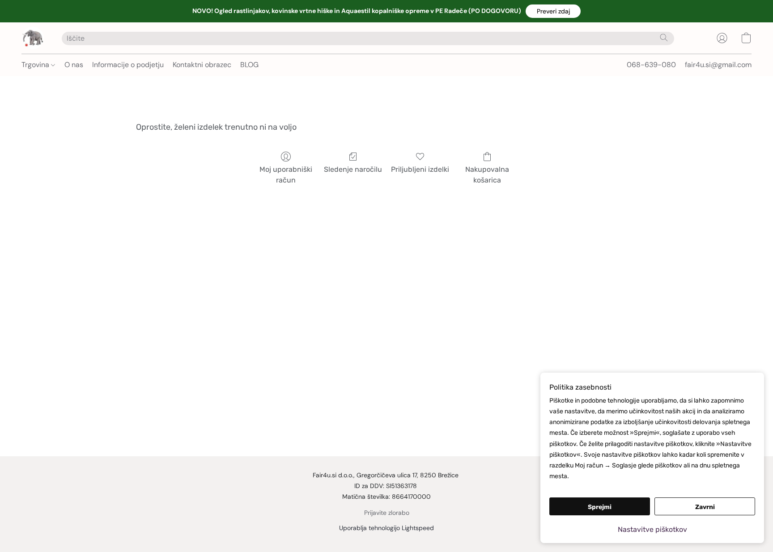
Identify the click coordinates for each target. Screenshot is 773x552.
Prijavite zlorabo (386, 513)
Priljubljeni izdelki (420, 169)
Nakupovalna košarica (487, 174)
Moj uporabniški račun (285, 174)
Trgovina (36, 64)
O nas (73, 64)
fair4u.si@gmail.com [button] (718, 64)
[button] (553, 11)
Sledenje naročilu (353, 169)
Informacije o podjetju (128, 64)
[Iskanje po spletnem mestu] (664, 37)
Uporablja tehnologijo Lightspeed (386, 528)
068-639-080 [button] (651, 64)
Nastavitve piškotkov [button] (652, 529)
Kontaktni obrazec (202, 64)
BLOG (249, 64)
